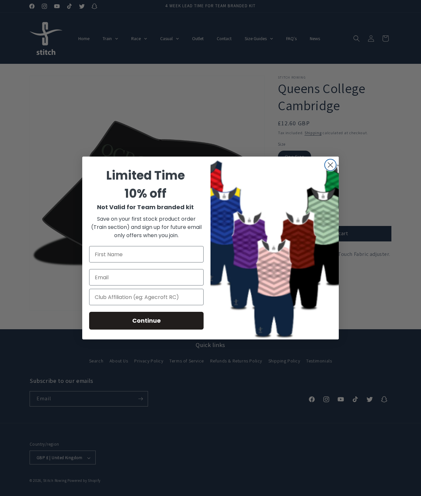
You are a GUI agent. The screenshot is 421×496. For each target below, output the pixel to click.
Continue (146, 320)
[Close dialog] (330, 165)
